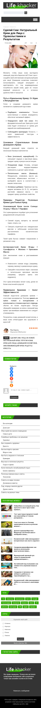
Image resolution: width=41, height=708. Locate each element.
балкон (24, 603)
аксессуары (6, 603)
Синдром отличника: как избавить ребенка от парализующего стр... (23, 574)
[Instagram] (22, 685)
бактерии (13, 607)
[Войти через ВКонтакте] (11, 372)
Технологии (6, 477)
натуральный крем (11, 340)
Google (34, 599)
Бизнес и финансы (9, 471)
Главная (6, 27)
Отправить (14, 397)
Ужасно (7, 635)
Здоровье (6, 440)
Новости (13, 27)
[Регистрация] (35, 13)
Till (20, 607)
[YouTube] (18, 685)
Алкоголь (10, 599)
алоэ (31, 603)
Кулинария (6, 458)
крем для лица (10, 343)
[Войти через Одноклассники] (11, 385)
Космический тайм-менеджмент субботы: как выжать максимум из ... (27, 582)
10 (3, 599)
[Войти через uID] (11, 368)
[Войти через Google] (11, 382)
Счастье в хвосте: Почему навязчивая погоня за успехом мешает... (26, 524)
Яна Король (14, 330)
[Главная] (20, 7)
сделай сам (15, 338)
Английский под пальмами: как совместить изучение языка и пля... (26, 565)
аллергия (16, 603)
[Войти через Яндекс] (11, 378)
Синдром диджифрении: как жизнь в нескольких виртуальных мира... (25, 549)
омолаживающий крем (13, 346)
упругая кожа (27, 340)
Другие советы (8, 489)
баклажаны (20, 599)
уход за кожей (27, 338)
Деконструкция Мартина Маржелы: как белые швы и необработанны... (24, 532)
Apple (26, 607)
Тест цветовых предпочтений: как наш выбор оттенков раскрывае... (26, 516)
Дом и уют (6, 428)
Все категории (7, 423)
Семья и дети (7, 434)
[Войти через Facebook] (11, 375)
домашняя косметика (27, 343)
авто (28, 599)
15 (37, 603)
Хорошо (7, 626)
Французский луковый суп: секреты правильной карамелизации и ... (24, 557)
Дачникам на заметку (10, 483)
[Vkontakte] (5, 685)
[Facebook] (14, 685)
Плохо (7, 632)
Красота (6, 446)
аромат (33, 607)
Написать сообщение (21, 691)
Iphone (4, 607)
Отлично (7, 623)
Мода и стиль (7, 452)
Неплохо (7, 629)
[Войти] (30, 13)
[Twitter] (10, 685)
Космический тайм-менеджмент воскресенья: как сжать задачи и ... (27, 540)
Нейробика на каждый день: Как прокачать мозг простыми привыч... (26, 507)
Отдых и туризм (8, 465)
